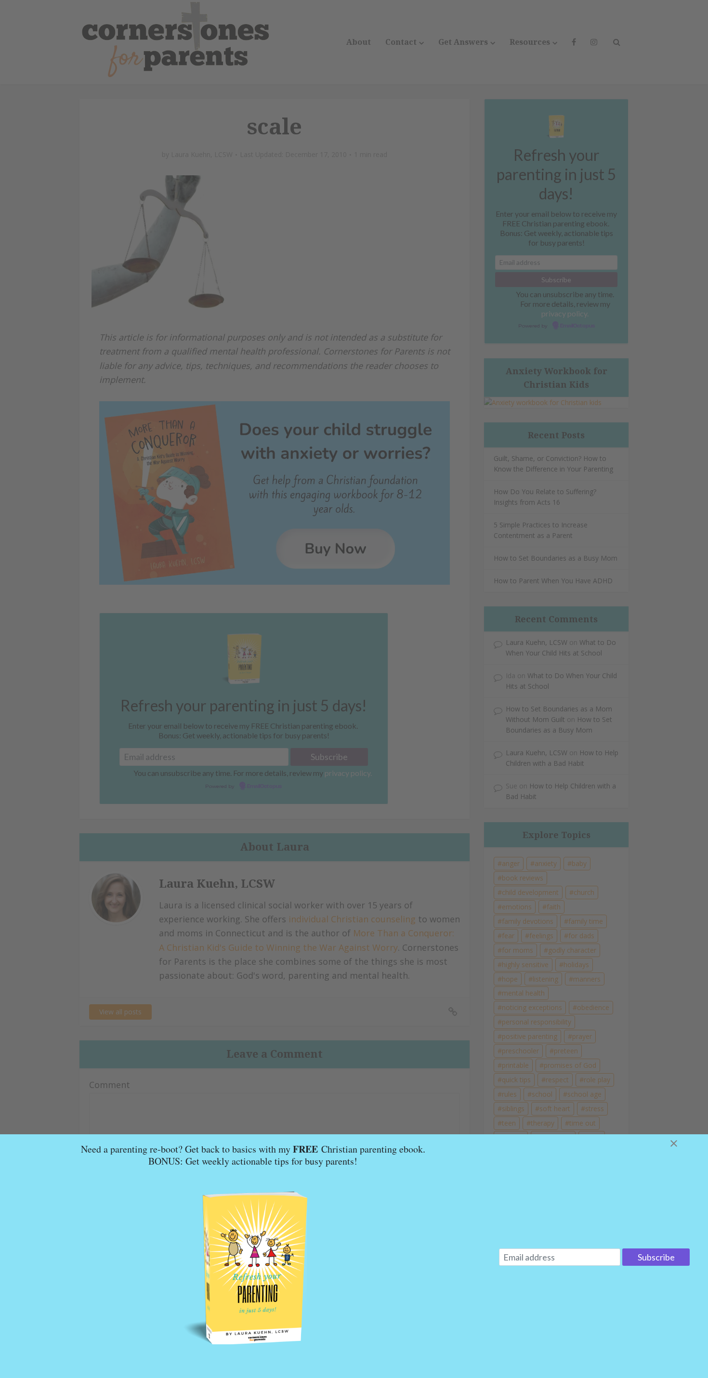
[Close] (685, 1143)
